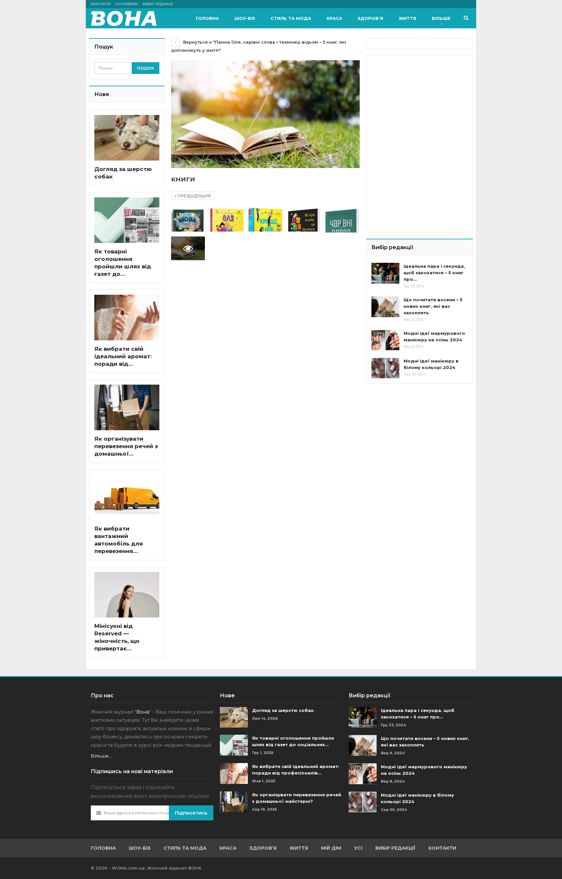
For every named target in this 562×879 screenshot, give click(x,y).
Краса (334, 18)
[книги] (188, 220)
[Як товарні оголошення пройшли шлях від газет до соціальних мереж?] (126, 220)
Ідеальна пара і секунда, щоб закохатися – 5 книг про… (434, 272)
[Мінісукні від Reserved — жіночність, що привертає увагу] (126, 594)
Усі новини (126, 4)
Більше (441, 18)
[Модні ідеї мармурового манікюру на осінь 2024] (385, 340)
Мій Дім (331, 848)
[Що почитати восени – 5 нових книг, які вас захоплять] (385, 306)
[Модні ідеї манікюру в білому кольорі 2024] (385, 368)
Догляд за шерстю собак (283, 710)
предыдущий (194, 195)
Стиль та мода (291, 18)
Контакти (101, 4)
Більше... (101, 756)
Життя (407, 18)
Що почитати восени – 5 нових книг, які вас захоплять (433, 306)
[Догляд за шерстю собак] (126, 138)
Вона (142, 712)
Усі (358, 848)
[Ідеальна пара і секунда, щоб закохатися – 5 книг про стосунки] (385, 273)
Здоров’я (370, 18)
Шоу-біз (244, 18)
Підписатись (191, 813)
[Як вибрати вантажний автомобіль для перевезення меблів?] (126, 497)
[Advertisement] (420, 101)
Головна (207, 18)
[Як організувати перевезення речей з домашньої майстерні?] (126, 407)
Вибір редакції (158, 4)
